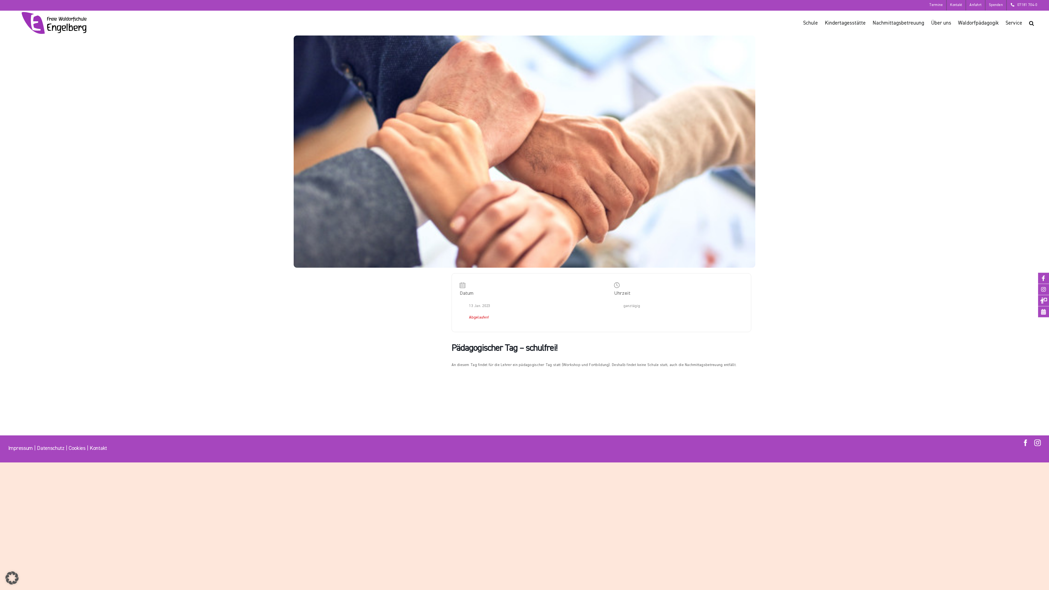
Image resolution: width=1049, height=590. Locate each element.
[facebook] (1025, 442)
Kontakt (98, 448)
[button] (1031, 23)
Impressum (20, 448)
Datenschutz (50, 448)
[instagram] (1037, 442)
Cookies (77, 448)
